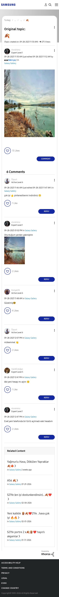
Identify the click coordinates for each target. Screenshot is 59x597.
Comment (45, 159)
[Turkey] (8, 4)
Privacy (5, 573)
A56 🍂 (11, 480)
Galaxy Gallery (10, 63)
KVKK (4, 583)
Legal (4, 578)
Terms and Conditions (13, 568)
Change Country (10, 588)
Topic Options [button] (50, 27)
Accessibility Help (10, 563)
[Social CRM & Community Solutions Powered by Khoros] (48, 553)
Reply (46, 211)
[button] (50, 50)
